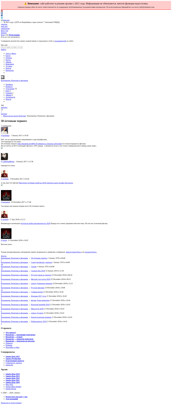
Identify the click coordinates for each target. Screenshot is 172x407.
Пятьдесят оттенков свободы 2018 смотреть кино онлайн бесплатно (46, 183)
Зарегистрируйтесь (73, 252)
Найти (3, 50)
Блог (7, 91)
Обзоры (9, 58)
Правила (9, 87)
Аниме (34, 267)
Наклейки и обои (12, 347)
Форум (8, 68)
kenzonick (6, 202)
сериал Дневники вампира (41, 283)
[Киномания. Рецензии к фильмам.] (2, 78)
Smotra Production (13, 359)
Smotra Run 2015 (13, 357)
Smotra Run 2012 (13, 378)
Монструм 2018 (37, 309)
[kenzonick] (6, 200)
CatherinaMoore (8, 162)
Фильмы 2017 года (38, 296)
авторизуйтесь (90, 252)
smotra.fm (9, 365)
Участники (10, 89)
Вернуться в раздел (11, 116)
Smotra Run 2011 (13, 380)
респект (4, 114)
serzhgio (5, 179)
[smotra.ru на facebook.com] (2, 16)
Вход (3, 35)
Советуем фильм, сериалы (41, 262)
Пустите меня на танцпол (41, 275)
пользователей (60, 41)
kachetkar (5, 135)
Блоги (8, 56)
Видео (8, 60)
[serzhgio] (4, 177)
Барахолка (10, 70)
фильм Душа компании (40, 300)
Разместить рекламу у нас (16, 397)
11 (2, 290)
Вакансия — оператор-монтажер (19, 339)
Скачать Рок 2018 (38, 271)
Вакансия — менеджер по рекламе (20, 341)
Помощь (9, 345)
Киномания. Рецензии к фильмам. (14, 80)
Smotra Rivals (11, 389)
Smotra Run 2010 (13, 382)
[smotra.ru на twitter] (2, 18)
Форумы (22, 116)
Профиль (9, 84)
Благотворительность (15, 361)
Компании (10, 64)
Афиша (8, 62)
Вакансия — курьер (14, 337)
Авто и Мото (11, 54)
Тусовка (9, 66)
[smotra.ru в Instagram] (5, 20)
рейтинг (4, 107)
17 (2, 269)
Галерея (9, 93)
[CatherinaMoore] (4, 159)
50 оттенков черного (39, 258)
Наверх (4, 33)
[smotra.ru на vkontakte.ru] (2, 13)
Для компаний (12, 399)
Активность (10, 97)
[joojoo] (6, 238)
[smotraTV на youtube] (2, 11)
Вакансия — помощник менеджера (20, 335)
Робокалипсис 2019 (39, 321)
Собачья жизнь (37, 292)
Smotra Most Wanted (13, 387)
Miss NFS (9, 385)
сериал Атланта (37, 313)
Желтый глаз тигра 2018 (40, 279)
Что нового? (11, 333)
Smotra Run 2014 (13, 374)
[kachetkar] (4, 133)
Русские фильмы (37, 288)
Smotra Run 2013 (13, 376)
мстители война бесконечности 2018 (35, 223)
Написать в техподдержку (11, 403)
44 (2, 264)
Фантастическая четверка (41, 317)
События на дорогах (14, 363)
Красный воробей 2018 (40, 305)
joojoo (4, 240)
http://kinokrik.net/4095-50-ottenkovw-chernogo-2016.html (40, 144)
